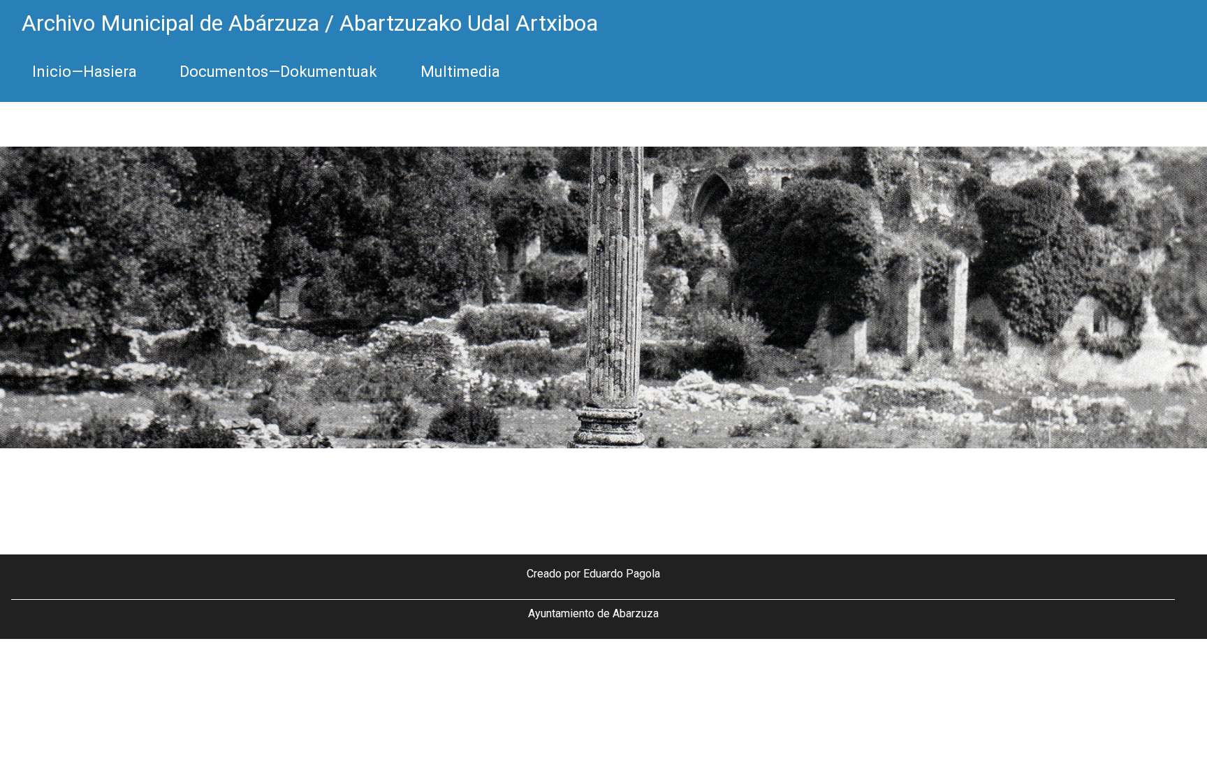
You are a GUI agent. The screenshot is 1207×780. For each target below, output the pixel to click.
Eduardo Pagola (621, 573)
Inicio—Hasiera (84, 71)
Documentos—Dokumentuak (278, 71)
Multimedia (460, 71)
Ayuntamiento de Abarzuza (593, 613)
